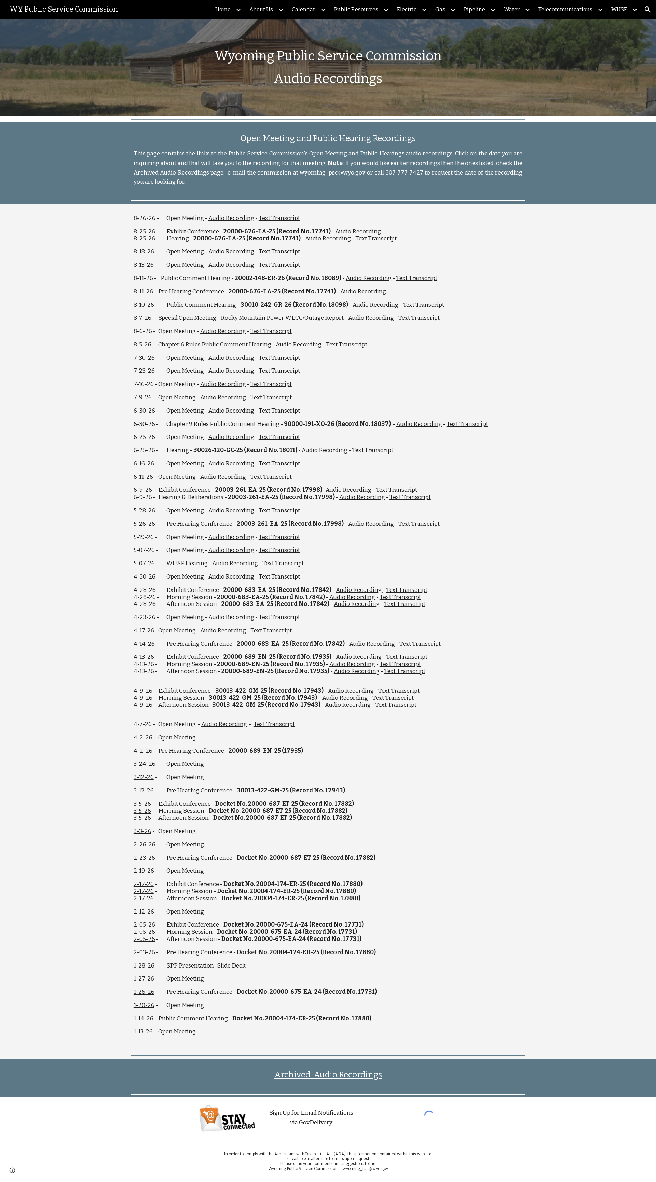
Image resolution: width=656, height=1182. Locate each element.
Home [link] (223, 9)
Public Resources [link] (356, 9)
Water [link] (512, 9)
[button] (648, 9)
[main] (328, 67)
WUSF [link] (619, 9)
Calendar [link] (303, 9)
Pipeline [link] (474, 9)
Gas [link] (440, 9)
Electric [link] (406, 9)
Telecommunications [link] (565, 9)
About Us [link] (261, 9)
